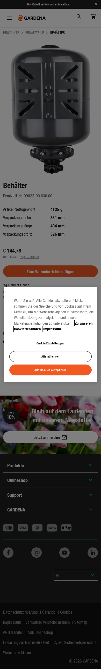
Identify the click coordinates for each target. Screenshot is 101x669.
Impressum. (52, 328)
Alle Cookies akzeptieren (50, 370)
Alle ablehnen (50, 356)
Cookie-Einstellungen (50, 343)
